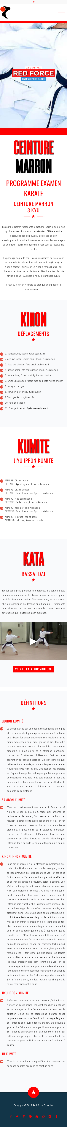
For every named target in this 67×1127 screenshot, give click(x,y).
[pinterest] (30, 1116)
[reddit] (43, 1116)
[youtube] (37, 1116)
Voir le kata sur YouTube (33, 669)
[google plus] (24, 1116)
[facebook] (11, 1116)
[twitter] (17, 1116)
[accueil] (63, 11)
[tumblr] (56, 1116)
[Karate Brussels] (5, 13)
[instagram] (50, 1116)
